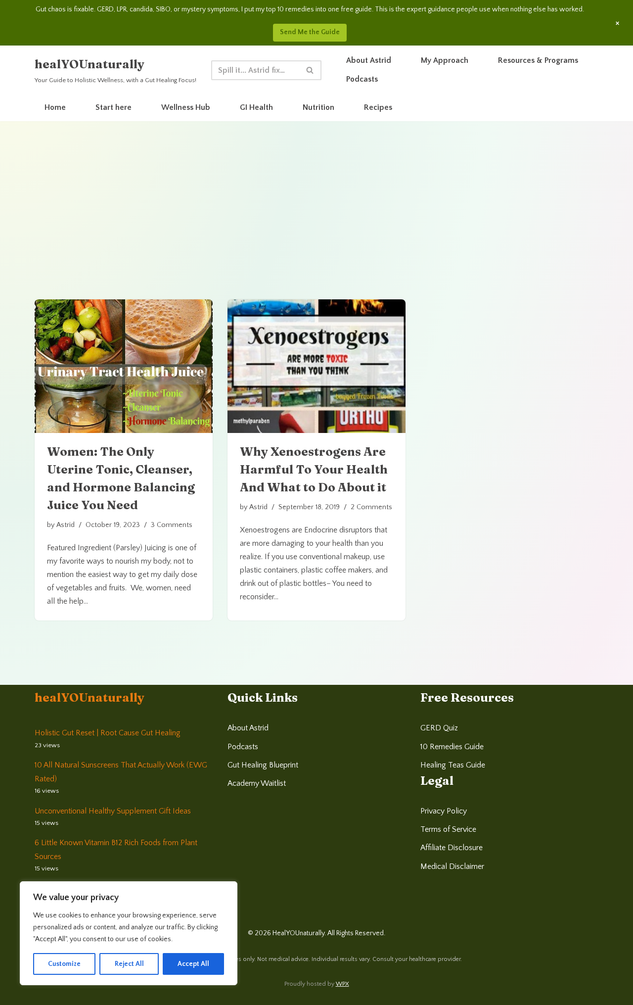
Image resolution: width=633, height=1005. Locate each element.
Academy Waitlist (256, 783)
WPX (342, 984)
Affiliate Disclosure (451, 847)
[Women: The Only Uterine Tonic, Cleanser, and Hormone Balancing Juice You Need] (124, 366)
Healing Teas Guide (452, 765)
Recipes (378, 107)
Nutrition (318, 107)
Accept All (193, 964)
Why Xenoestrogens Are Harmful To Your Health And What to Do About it (314, 469)
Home (55, 107)
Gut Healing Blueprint (262, 765)
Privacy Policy (443, 811)
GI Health (256, 107)
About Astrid (368, 60)
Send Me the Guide (310, 32)
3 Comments (171, 525)
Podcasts (362, 79)
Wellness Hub (185, 107)
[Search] (310, 70)
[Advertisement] (316, 225)
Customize (64, 964)
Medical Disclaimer (452, 866)
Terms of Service (448, 829)
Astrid (65, 525)
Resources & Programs (538, 60)
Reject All (129, 964)
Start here (113, 107)
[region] (128, 933)
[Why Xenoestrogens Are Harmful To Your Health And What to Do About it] (316, 366)
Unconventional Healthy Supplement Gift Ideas (113, 811)
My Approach (444, 60)
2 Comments (371, 507)
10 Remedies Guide (452, 746)
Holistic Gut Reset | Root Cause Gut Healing (108, 732)
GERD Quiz (439, 727)
